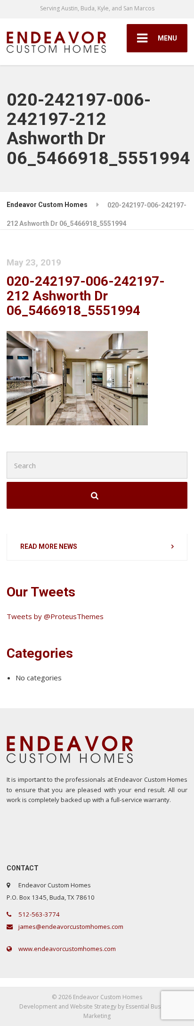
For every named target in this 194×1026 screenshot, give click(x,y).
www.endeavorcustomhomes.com (66, 948)
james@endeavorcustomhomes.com (70, 926)
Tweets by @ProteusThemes (55, 616)
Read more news (48, 546)
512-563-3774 (38, 914)
